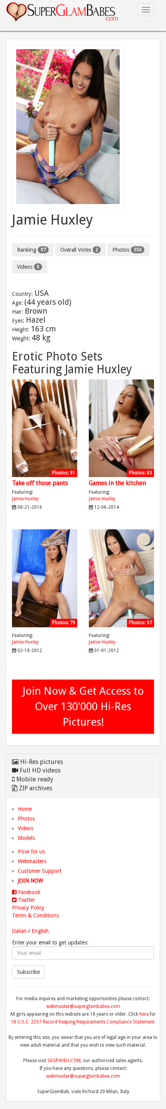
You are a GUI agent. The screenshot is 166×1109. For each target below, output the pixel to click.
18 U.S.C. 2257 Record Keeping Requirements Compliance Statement (82, 1022)
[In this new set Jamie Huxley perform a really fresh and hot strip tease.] (44, 629)
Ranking (31, 250)
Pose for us (31, 851)
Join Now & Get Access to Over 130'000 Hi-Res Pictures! (83, 706)
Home (25, 809)
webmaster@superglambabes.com (83, 1006)
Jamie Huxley (25, 498)
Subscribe (28, 972)
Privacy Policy (28, 908)
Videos (28, 267)
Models (26, 838)
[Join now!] (83, 126)
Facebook (29, 892)
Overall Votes (79, 250)
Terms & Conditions (35, 915)
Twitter (26, 900)
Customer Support (39, 871)
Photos (127, 250)
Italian (19, 931)
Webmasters (32, 861)
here (144, 1014)
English (40, 931)
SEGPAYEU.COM (64, 1060)
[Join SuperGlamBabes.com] (44, 428)
